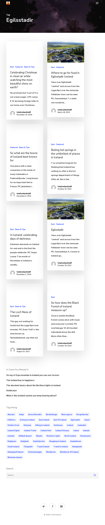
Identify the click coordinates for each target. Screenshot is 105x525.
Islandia (11, 436)
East (12, 67)
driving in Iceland (27, 420)
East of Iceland (60, 420)
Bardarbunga (51, 414)
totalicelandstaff (24, 112)
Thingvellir (28, 447)
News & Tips (29, 67)
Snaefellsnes (75, 441)
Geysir (87, 420)
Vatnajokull (77, 447)
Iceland (70, 425)
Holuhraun (58, 425)
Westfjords (51, 452)
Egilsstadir (75, 420)
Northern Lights (53, 436)
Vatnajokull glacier (16, 452)
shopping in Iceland (57, 441)
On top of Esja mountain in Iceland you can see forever (32, 375)
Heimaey (27, 425)
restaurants (85, 436)
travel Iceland (43, 447)
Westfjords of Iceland (69, 452)
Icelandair (82, 425)
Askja (21, 414)
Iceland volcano (62, 431)
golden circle (13, 425)
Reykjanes (12, 441)
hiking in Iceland (42, 425)
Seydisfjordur (39, 441)
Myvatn (39, 436)
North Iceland (70, 436)
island (76, 431)
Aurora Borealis (35, 414)
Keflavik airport (25, 436)
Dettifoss (11, 420)
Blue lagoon (66, 414)
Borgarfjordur (82, 414)
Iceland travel (30, 431)
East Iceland (44, 420)
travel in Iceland (61, 447)
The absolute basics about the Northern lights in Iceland (33, 385)
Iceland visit (46, 431)
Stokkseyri (11, 390)
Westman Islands (15, 457)
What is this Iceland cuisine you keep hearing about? (31, 395)
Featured (19, 67)
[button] (97, 3)
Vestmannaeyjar (35, 452)
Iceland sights (14, 431)
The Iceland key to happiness (20, 380)
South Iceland (13, 447)
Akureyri (11, 414)
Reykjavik (25, 441)
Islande (86, 431)
